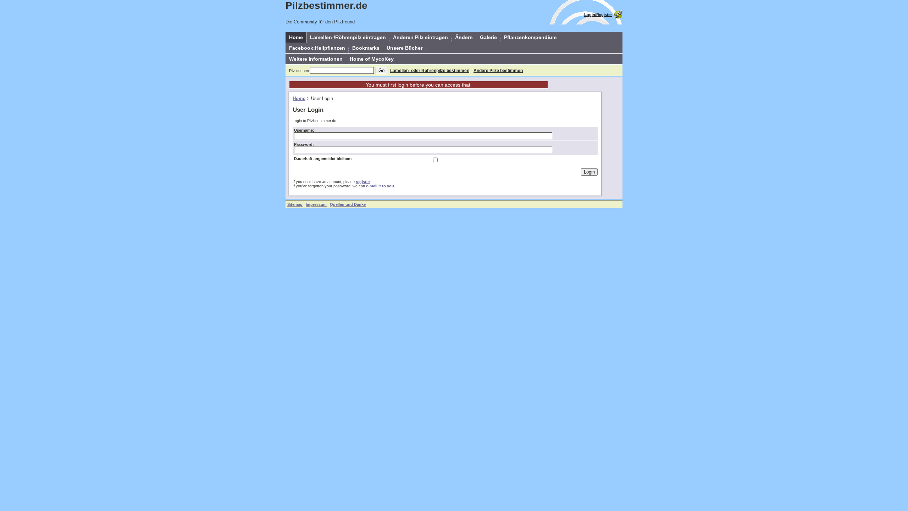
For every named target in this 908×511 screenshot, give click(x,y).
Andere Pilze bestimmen (498, 70)
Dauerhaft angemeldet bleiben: (323, 158)
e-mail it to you (380, 186)
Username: (304, 130)
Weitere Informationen (316, 59)
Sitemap (295, 204)
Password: (304, 144)
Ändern (464, 37)
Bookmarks (366, 48)
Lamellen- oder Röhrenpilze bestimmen (429, 70)
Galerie (488, 37)
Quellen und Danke (348, 204)
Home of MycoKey (372, 59)
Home (296, 37)
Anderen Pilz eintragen (420, 37)
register (363, 182)
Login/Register (598, 14)
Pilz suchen (299, 70)
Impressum (316, 204)
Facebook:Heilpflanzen (317, 48)
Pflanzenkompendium (530, 37)
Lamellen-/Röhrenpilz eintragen (348, 37)
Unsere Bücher (404, 48)
